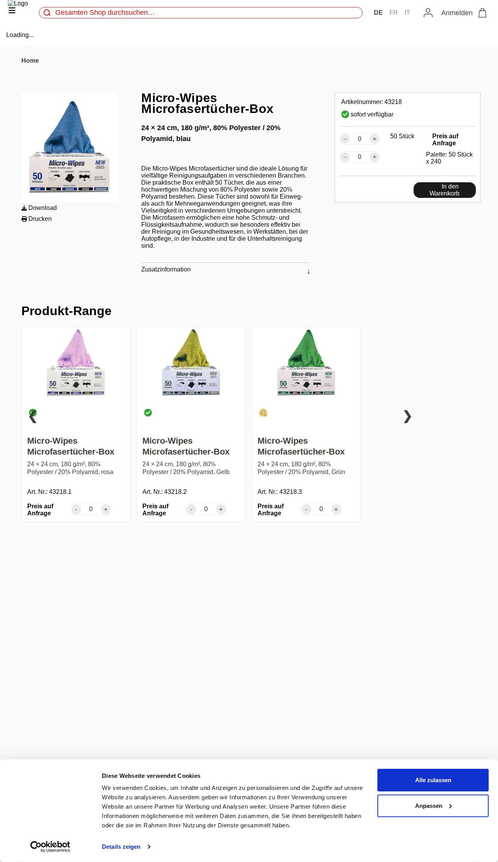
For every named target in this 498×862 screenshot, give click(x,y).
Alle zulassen (433, 780)
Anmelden (457, 12)
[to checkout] (484, 13)
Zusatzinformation (166, 269)
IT (407, 12)
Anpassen (428, 805)
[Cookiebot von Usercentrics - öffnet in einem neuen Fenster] (50, 847)
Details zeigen (121, 846)
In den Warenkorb (444, 190)
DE (378, 12)
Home (30, 60)
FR (393, 12)
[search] (47, 13)
